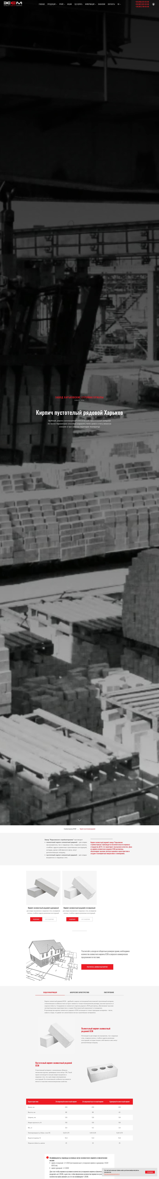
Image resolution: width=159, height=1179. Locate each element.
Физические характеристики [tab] (79, 992)
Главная (42, 4)
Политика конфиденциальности (112, 1174)
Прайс (61, 4)
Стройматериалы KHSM (70, 829)
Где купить (78, 4)
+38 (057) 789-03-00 (142, 6)
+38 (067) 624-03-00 (142, 4)
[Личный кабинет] (153, 4)
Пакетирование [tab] (109, 992)
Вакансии (101, 4)
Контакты (111, 4)
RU (119, 4)
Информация (90, 4)
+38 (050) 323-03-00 (142, 2)
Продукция (51, 4)
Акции (69, 4)
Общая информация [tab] (50, 992)
